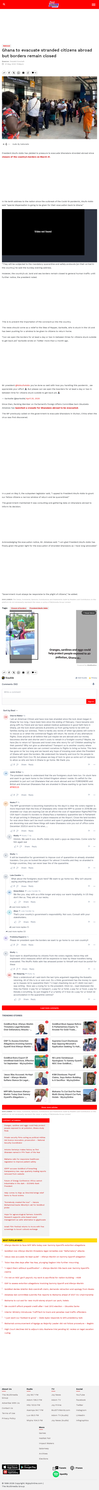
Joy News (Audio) (60, 1420)
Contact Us (7, 1408)
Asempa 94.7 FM (35, 1410)
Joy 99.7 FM (32, 1395)
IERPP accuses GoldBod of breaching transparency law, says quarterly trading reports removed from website (25, 1173)
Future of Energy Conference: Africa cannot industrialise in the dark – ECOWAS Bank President (23, 1185)
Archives (43, 1453)
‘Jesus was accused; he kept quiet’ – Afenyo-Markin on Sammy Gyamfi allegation (45, 1256)
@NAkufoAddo (22, 385)
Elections (43, 1458)
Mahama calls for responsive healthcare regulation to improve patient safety (21, 1161)
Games (42, 1433)
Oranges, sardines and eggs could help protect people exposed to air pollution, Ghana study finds (24, 1129)
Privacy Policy (8, 1418)
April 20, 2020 (33, 398)
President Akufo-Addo (39, 608)
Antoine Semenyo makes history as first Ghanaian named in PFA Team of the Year (22, 1152)
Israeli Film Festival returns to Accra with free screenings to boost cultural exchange (24, 1229)
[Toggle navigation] (94, 5)
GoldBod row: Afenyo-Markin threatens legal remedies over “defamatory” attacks (45, 1251)
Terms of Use (8, 1413)
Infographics (82, 1420)
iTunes (78, 1468)
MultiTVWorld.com (60, 1410)
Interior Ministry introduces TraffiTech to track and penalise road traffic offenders (45, 1312)
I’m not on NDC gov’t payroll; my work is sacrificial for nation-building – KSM (43, 1277)
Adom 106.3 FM (34, 1400)
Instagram (81, 1410)
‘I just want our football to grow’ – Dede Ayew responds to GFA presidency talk (43, 1318)
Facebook (81, 1400)
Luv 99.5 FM (33, 1415)
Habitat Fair (45, 1438)
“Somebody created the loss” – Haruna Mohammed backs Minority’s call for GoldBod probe (24, 1206)
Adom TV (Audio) (59, 1415)
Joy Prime (56, 1405)
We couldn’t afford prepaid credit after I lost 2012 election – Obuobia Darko (42, 1306)
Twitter (79, 1405)
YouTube (80, 1395)
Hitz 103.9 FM (33, 1405)
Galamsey (44, 1448)
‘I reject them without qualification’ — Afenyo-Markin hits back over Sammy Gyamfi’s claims (47, 1270)
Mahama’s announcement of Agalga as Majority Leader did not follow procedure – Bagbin (49, 1323)
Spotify (63, 1474)
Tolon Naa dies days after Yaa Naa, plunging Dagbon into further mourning (42, 1262)
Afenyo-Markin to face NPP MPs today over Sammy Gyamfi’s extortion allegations (45, 1245)
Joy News (56, 1395)
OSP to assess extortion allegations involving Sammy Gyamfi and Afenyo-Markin (44, 1283)
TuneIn (62, 1468)
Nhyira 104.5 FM (35, 1420)
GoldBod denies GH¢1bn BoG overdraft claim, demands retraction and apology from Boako (49, 1289)
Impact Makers (46, 1443)
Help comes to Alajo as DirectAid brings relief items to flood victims (24, 1195)
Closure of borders (18, 608)
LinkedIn (80, 1415)
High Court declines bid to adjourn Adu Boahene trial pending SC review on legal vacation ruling (49, 1331)
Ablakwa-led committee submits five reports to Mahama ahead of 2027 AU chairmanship (49, 1295)
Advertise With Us (11, 1403)
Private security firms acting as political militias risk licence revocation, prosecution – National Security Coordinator (24, 1141)
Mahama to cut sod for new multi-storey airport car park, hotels (37, 1300)
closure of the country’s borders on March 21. (26, 157)
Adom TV (56, 1400)
